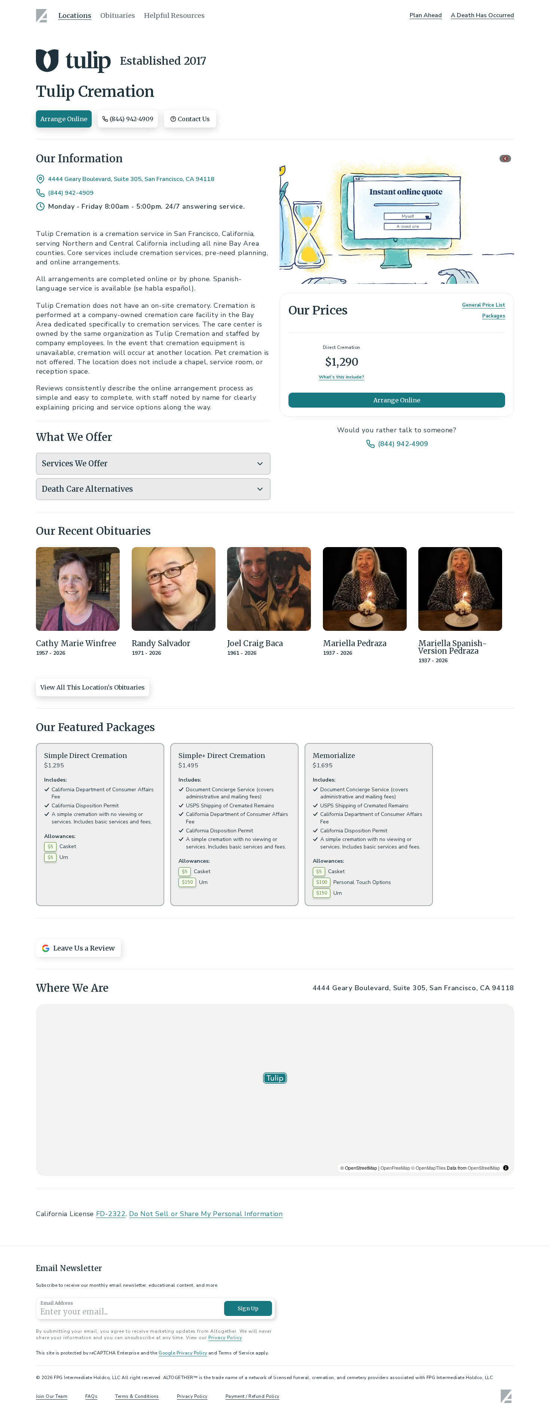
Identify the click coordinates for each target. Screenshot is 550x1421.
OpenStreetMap (484, 1167)
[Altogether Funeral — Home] (42, 15)
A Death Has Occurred (482, 15)
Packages (493, 316)
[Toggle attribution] (505, 1167)
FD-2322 (111, 1213)
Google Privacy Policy (183, 1353)
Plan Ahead (426, 15)
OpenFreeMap (395, 1167)
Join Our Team (51, 1396)
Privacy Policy (224, 1338)
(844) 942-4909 (71, 193)
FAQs (91, 1396)
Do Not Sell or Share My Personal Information (206, 1213)
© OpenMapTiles (428, 1167)
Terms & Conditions (137, 1396)
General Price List (483, 305)
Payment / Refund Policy (252, 1396)
